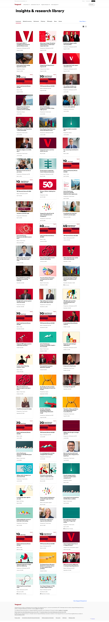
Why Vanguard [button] (54, 4)
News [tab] (55, 21)
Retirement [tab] (36, 21)
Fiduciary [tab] (43, 21)
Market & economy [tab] (27, 21)
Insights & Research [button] (45, 4)
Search (92, 4)
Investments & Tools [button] (35, 4)
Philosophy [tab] (49, 21)
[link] (90, 5)
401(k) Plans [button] (25, 4)
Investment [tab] (18, 21)
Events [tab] (60, 21)
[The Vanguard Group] (18, 5)
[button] (20, 1)
